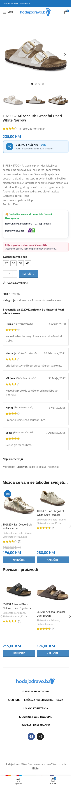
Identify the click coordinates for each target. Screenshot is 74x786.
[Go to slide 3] (39, 84)
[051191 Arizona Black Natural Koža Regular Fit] (19, 588)
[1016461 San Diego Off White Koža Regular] (53, 498)
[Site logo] (35, 12)
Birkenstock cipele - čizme (17, 533)
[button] (6, 54)
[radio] (6, 263)
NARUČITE (28, 273)
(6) (53, 528)
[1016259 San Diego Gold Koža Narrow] (19, 505)
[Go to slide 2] (36, 84)
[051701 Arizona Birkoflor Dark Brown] (53, 592)
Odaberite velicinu (14, 256)
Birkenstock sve (51, 300)
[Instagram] (40, 736)
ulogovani (22, 466)
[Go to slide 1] (32, 84)
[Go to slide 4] (43, 84)
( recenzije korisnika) (31, 128)
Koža (24, 536)
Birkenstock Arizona (29, 300)
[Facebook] (31, 736)
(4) (53, 628)
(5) (19, 541)
